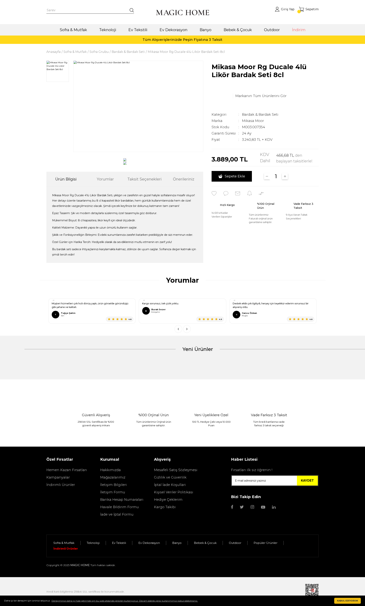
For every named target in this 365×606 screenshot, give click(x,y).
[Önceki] (178, 329)
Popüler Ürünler (265, 543)
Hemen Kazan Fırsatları (66, 470)
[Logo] (182, 12)
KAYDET (307, 480)
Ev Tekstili (119, 543)
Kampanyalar (58, 477)
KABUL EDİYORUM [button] (347, 601)
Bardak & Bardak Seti (260, 114)
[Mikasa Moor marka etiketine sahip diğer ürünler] (221, 95)
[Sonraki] (187, 329)
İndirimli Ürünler (60, 485)
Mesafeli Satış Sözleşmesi (175, 470)
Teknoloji (93, 543)
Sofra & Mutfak (63, 543)
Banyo (177, 543)
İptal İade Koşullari (170, 485)
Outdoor (235, 543)
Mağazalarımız (112, 477)
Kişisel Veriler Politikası (173, 492)
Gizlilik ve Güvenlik (170, 477)
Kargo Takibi (165, 507)
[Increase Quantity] (285, 176)
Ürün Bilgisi (66, 179)
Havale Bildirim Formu (119, 507)
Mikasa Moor (253, 121)
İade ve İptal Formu (116, 514)
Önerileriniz (183, 179)
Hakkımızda (110, 470)
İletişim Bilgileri (113, 485)
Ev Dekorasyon (149, 543)
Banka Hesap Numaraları (121, 500)
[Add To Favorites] (214, 193)
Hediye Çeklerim (168, 500)
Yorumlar (105, 179)
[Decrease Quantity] (267, 176)
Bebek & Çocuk (205, 543)
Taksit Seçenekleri (144, 179)
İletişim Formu (112, 492)
